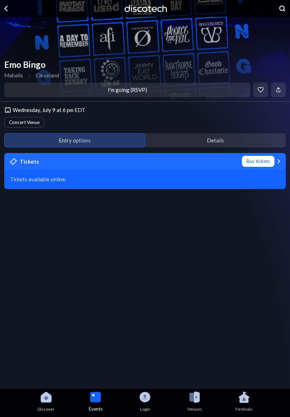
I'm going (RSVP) (127, 90)
